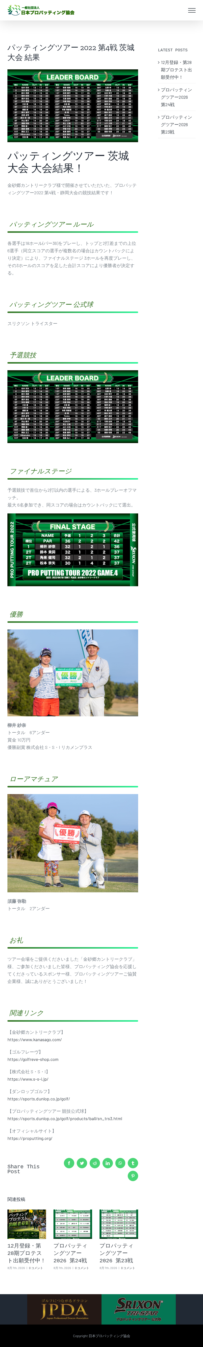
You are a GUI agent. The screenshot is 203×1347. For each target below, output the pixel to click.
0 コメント (36, 1267)
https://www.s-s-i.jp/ (28, 1079)
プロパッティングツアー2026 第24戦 (70, 1253)
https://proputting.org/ (29, 1138)
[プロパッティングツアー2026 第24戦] (72, 1224)
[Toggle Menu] (192, 10)
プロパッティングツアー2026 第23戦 (117, 1253)
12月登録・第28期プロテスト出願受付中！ (26, 1253)
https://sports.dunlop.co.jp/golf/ (38, 1098)
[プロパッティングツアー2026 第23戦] (119, 1224)
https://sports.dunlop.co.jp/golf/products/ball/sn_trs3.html (64, 1118)
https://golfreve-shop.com (32, 1059)
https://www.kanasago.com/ (34, 1039)
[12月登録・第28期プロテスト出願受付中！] (26, 1224)
